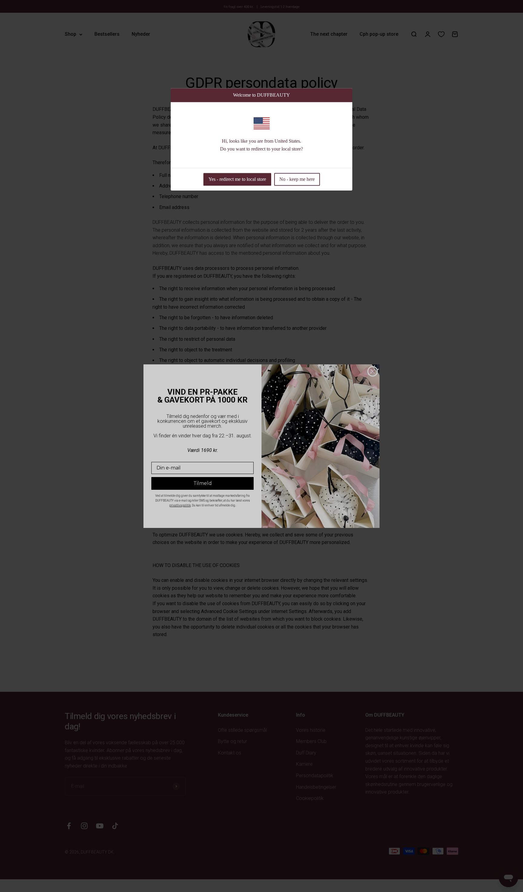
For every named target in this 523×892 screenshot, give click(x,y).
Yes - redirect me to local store (237, 179)
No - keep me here (297, 179)
